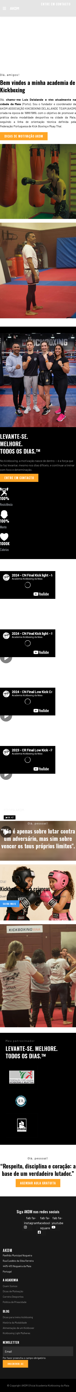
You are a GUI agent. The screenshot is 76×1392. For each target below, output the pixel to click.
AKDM (14, 8)
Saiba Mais (10, 903)
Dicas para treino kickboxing (18, 1317)
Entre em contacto (55, 4)
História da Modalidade (15, 1322)
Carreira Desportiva (13, 1296)
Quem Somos (10, 1286)
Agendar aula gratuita (38, 1183)
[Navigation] (4, 8)
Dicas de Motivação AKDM (23, 136)
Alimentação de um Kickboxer (18, 1327)
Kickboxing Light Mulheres (16, 1333)
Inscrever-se (15, 1363)
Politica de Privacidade (14, 1302)
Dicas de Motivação (13, 1291)
